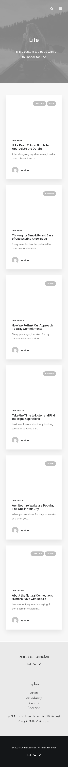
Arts (51, 103)
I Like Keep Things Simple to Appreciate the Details (30, 147)
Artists (34, 692)
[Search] (50, 8)
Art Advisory (34, 698)
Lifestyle (39, 103)
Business (49, 193)
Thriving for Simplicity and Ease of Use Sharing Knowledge (32, 237)
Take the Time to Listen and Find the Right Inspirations (33, 417)
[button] (60, 8)
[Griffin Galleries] (23, 8)
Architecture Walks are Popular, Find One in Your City (33, 507)
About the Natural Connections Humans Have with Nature (32, 597)
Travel (50, 283)
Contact (34, 703)
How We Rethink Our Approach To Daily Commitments (32, 327)
